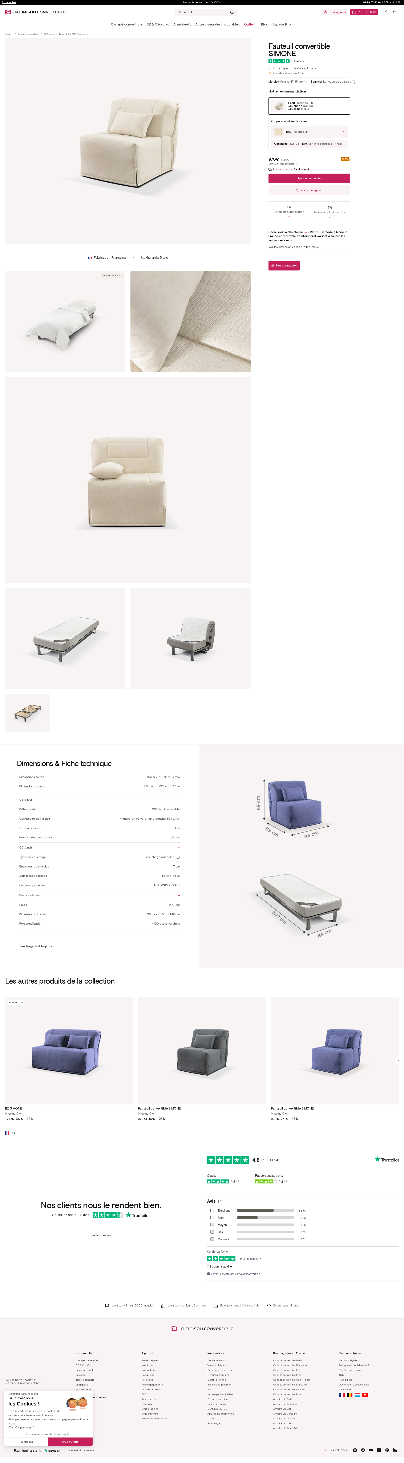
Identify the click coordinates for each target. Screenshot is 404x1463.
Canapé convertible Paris (287, 1360)
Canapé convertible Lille (287, 1370)
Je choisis (26, 1441)
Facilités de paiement (219, 1384)
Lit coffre (81, 1374)
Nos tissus (147, 1365)
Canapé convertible (126, 24)
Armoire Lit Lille (282, 1423)
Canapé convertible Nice (287, 1394)
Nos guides (148, 1374)
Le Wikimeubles (151, 1389)
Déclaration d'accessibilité (354, 1384)
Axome (90, 1450)
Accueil (8, 34)
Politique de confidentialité (354, 1365)
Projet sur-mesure (217, 1403)
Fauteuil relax (83, 1389)
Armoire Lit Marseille (285, 1413)
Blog (264, 24)
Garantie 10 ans (216, 1379)
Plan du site (346, 1379)
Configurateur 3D (217, 1408)
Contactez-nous (216, 1360)
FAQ (144, 1394)
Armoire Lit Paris (282, 1399)
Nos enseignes (150, 1360)
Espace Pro (9, 2)
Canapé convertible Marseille (290, 1384)
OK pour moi (70, 1441)
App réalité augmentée (220, 1413)
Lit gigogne (82, 1384)
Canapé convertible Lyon (287, 1374)
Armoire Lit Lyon (282, 1408)
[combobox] (206, 12)
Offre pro (147, 1403)
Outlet (211, 1418)
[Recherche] (232, 12)
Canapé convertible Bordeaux (290, 1365)
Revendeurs (148, 1399)
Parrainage (213, 1423)
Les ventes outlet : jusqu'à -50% (202, 2)
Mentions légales (349, 1360)
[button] (127, 24)
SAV (209, 1389)
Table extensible (85, 1379)
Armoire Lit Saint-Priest (286, 1428)
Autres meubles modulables (217, 24)
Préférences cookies (350, 1370)
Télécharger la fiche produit (36, 946)
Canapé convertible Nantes (288, 1389)
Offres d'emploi (150, 1413)
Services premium (218, 1399)
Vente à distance (217, 1365)
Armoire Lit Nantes (284, 1418)
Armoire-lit (182, 24)
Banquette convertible (28, 34)
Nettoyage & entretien (220, 1394)
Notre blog (147, 1379)
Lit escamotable (85, 1370)
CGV (341, 1374)
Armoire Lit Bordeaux (285, 1403)
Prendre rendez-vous (219, 1370)
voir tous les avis (101, 1235)
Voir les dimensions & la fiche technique (293, 247)
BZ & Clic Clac (84, 1365)
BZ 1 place (49, 34)
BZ (306, 232)
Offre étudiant (150, 1408)
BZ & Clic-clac (158, 24)
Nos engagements (152, 1384)
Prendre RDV (367, 12)
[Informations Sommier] (354, 82)
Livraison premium (218, 1374)
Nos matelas (149, 1370)
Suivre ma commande (154, 1418)
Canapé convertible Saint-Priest (291, 1379)
